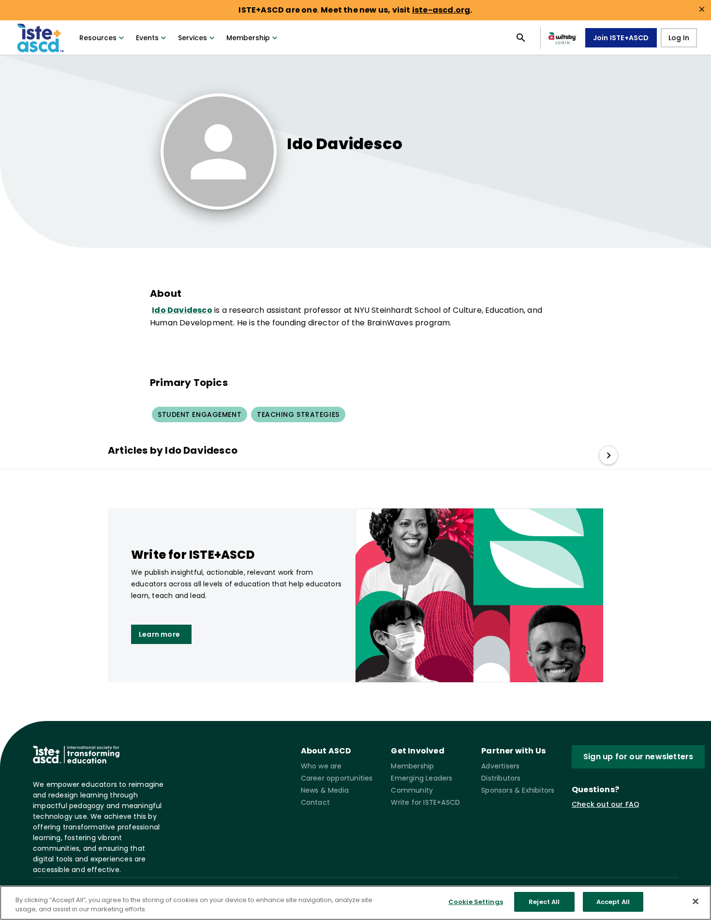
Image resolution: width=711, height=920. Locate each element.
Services (192, 38)
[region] (355, 903)
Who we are (321, 766)
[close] (701, 9)
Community (412, 790)
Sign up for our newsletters (638, 756)
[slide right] (608, 455)
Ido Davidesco (182, 310)
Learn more (159, 634)
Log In (678, 38)
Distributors (500, 778)
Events (147, 38)
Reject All (544, 901)
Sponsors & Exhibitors (517, 790)
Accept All (613, 901)
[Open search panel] (521, 38)
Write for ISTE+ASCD (425, 802)
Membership (248, 38)
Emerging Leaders (421, 778)
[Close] (695, 901)
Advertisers (500, 766)
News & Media (325, 790)
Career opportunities (337, 778)
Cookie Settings (475, 901)
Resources (98, 38)
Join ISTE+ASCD (621, 38)
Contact (315, 802)
